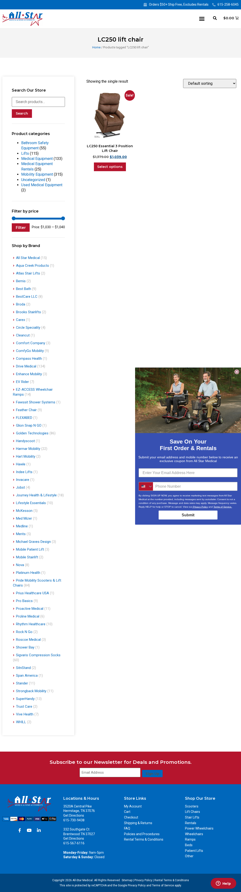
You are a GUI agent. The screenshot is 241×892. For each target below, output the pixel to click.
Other (189, 856)
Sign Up (152, 774)
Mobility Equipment (37, 174)
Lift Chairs (192, 812)
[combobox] (146, 486)
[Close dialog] (236, 371)
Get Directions (73, 815)
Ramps (190, 839)
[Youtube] (29, 830)
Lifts (25, 153)
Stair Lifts (192, 817)
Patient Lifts (194, 851)
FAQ (127, 828)
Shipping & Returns (138, 823)
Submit (188, 515)
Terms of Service (163, 885)
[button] (201, 18)
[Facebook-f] (19, 830)
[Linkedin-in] (39, 830)
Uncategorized (33, 180)
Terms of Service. (222, 506)
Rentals (190, 823)
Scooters (191, 806)
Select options (110, 167)
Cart (127, 812)
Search (22, 113)
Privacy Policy (143, 880)
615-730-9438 (73, 820)
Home (96, 47)
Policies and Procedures (142, 834)
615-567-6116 (73, 843)
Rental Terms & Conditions (143, 839)
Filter (21, 227)
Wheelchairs (194, 834)
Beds (189, 845)
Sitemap (127, 880)
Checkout (131, 817)
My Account (133, 806)
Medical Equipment (37, 158)
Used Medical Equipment (41, 185)
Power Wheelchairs (199, 828)
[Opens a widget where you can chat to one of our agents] (223, 884)
